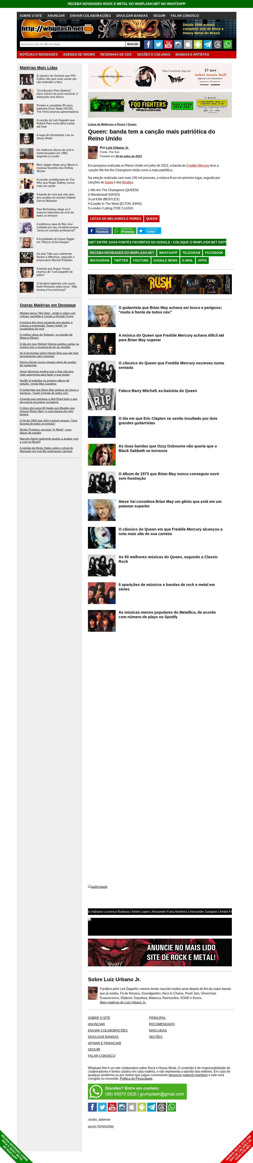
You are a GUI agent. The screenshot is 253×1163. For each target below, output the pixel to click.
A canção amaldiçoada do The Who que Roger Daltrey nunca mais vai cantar (56, 182)
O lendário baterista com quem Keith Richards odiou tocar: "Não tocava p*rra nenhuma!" (57, 286)
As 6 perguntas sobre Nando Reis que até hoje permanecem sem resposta (49, 354)
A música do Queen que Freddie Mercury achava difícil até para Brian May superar (171, 337)
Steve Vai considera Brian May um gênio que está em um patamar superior (170, 503)
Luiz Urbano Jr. (117, 147)
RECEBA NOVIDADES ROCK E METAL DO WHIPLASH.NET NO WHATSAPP (126, 4)
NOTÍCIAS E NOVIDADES (39, 54)
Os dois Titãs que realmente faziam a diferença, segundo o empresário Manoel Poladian (56, 257)
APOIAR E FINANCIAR (104, 1043)
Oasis (109, 182)
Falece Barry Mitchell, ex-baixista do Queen (158, 391)
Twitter (121, 260)
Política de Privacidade (136, 1078)
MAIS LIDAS (158, 1030)
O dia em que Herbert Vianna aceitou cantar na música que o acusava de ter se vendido (49, 345)
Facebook (214, 252)
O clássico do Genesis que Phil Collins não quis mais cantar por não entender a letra (57, 78)
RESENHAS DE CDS (116, 54)
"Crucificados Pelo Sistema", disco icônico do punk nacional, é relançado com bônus (57, 93)
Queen (132, 124)
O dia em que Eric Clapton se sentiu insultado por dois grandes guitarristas (168, 420)
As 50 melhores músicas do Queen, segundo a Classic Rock (168, 559)
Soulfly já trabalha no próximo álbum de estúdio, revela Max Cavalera (44, 382)
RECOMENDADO (162, 1024)
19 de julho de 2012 (129, 156)
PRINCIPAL (157, 1018)
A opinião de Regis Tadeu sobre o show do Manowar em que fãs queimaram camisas (46, 449)
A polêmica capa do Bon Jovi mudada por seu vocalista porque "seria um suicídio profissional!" (57, 227)
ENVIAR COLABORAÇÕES (90, 15)
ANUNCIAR (56, 15)
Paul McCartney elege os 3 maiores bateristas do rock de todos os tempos (55, 212)
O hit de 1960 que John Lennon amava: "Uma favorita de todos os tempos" (48, 422)
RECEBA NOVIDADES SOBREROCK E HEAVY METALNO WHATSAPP (14, 1148)
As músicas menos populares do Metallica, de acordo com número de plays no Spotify (167, 614)
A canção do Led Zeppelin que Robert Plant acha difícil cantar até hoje (56, 123)
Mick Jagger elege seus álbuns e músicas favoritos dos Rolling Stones (57, 168)
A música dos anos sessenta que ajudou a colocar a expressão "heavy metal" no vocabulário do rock (46, 325)
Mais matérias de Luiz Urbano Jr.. (123, 1002)
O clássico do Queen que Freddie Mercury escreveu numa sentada (171, 365)
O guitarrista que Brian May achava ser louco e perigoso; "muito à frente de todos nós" (49, 391)
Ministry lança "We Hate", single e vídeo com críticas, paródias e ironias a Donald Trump (48, 314)
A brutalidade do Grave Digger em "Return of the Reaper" (56, 240)
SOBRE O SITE (31, 15)
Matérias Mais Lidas (39, 67)
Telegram (191, 252)
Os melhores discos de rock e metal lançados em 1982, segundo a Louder (55, 153)
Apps (202, 260)
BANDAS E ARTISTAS (192, 54)
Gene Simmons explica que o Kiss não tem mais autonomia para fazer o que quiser (47, 373)
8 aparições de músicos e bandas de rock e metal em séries (167, 586)
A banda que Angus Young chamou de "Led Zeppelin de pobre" (55, 271)
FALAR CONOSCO (185, 15)
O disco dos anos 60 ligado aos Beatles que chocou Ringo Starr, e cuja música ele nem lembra (47, 411)
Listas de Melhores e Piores (106, 124)
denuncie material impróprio (188, 1075)
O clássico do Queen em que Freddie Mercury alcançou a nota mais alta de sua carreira (171, 531)
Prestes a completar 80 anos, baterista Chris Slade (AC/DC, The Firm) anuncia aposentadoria (57, 108)
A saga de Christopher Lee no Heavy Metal (55, 136)
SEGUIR (159, 15)
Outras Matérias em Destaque (48, 305)
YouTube (141, 260)
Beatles (127, 182)
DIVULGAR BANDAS (132, 15)
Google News (165, 260)
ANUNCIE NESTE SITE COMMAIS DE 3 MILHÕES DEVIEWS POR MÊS (238, 1148)
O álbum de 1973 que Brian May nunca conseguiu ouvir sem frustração (169, 476)
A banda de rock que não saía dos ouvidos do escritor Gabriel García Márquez (56, 197)
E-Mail (187, 260)
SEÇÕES (153, 54)
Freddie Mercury (197, 165)
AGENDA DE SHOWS (79, 54)
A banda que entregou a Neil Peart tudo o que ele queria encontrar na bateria (48, 400)
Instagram (99, 260)
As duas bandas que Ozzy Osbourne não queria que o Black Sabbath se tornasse (168, 448)
